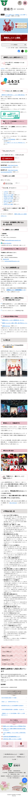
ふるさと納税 (22, 14)
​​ (1, 320)
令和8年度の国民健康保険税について (11, 736)
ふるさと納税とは (6, 651)
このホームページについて (9, 756)
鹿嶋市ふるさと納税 (7, 655)
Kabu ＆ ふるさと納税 (8, 194)
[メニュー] (25, 3)
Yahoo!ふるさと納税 (8, 196)
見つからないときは (7, 746)
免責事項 (21, 754)
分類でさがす (11, 14)
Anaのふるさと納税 (8, 201)
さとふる (6, 193)
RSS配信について (21, 756)
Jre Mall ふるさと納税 (8, 198)
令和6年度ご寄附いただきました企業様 (12, 739)
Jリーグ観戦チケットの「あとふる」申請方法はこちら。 (15, 142)
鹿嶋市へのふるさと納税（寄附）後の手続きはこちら (14, 323)
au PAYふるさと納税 (8, 204)
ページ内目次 (14, 44)
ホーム (6, 14)
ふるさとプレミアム (8, 199)
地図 (25, 772)
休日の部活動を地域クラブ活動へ (9, 697)
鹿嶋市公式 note (6, 326)
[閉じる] (27, 788)
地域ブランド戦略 (6, 647)
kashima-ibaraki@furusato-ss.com (12, 261)
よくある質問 (21, 746)
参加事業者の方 (6, 660)
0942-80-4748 (6, 259)
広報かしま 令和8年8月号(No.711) (9, 701)
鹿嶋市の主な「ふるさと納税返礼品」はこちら (13, 320)
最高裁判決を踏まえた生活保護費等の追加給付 (12, 705)
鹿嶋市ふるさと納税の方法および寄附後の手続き (14, 726)
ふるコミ (3, 68)
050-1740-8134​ (7, 243)
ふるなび (6, 191)
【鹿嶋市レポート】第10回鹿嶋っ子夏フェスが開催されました (13, 714)
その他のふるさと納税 (8, 664)
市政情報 (17, 14)
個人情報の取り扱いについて (11, 754)
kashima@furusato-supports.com (13, 240)
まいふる (6, 202)
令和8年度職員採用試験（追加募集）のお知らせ (12, 709)
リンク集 (14, 759)
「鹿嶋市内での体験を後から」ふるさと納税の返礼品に (13, 94)
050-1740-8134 (13, 502)
